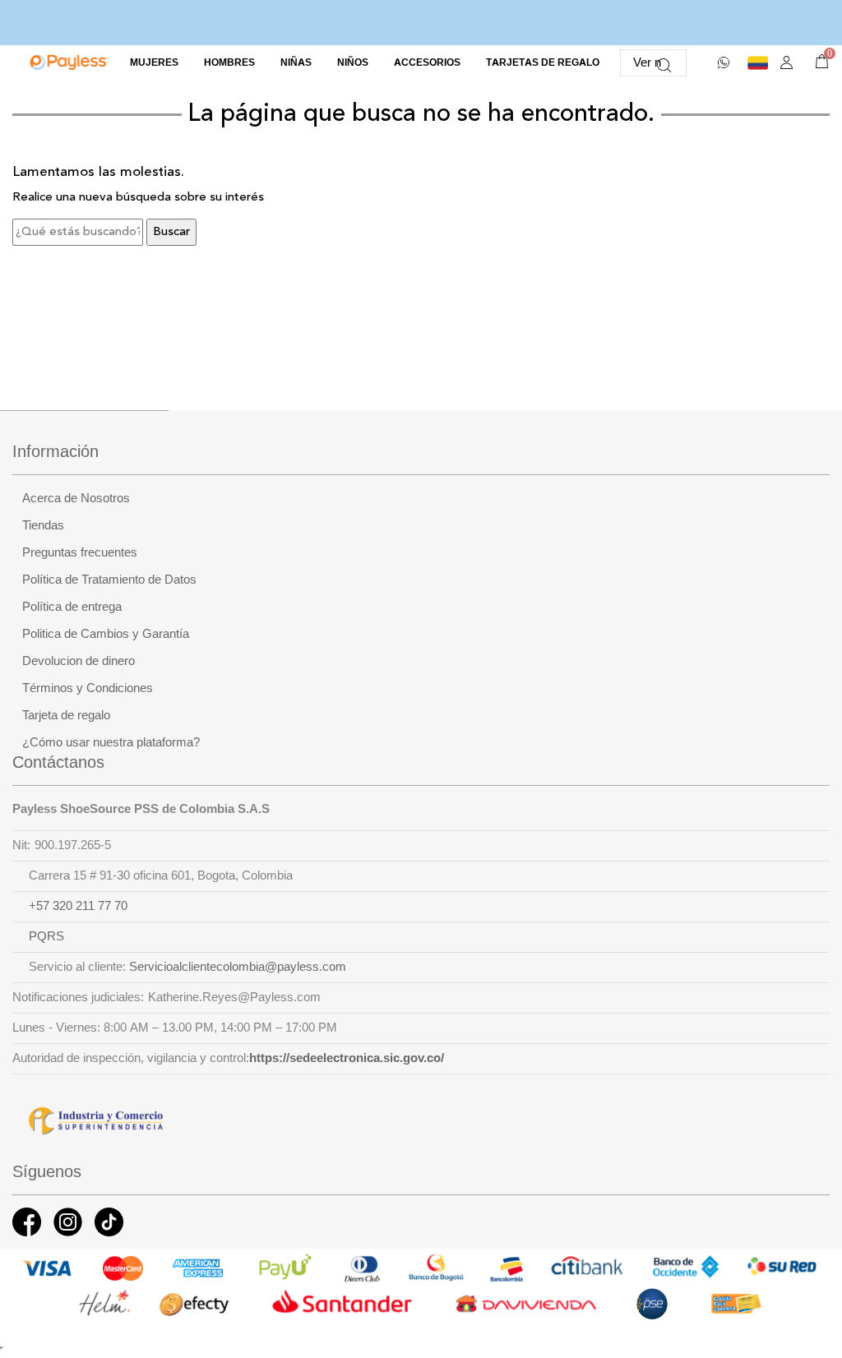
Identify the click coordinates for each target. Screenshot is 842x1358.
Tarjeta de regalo (66, 715)
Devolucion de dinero (78, 661)
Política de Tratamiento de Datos (109, 579)
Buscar (171, 232)
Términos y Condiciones (87, 688)
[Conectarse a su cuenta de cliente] (786, 63)
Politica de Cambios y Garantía (105, 633)
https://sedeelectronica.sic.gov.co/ (346, 1058)
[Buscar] (664, 62)
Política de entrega (72, 606)
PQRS (46, 936)
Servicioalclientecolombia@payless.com (237, 966)
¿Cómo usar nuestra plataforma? (111, 742)
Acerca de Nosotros (76, 498)
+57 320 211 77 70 (78, 905)
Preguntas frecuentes (79, 552)
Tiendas (43, 525)
